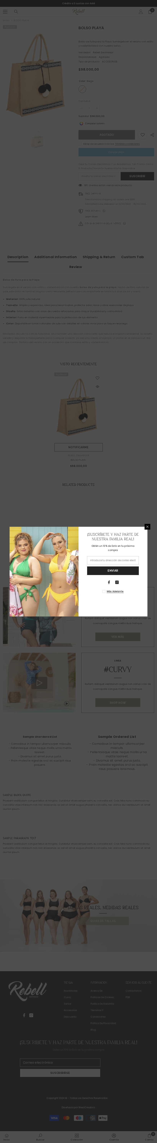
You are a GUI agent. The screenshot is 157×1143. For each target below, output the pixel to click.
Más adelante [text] (115, 591)
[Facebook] (109, 582)
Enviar (113, 570)
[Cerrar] (147, 527)
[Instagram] (117, 582)
